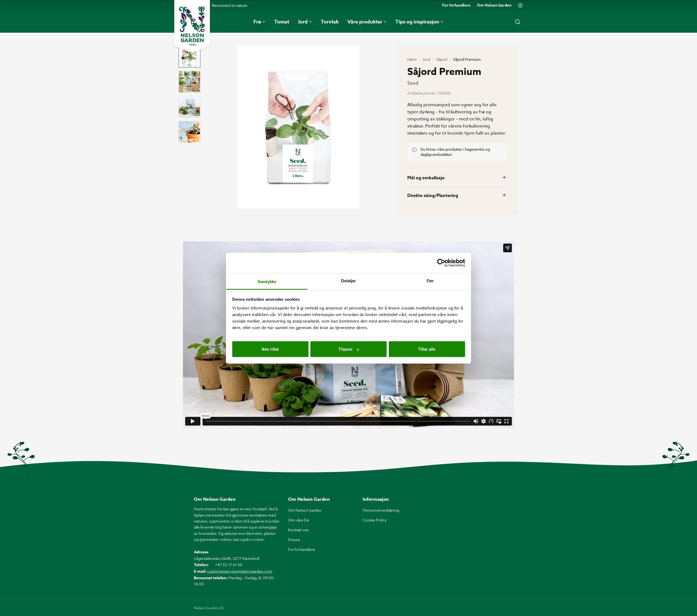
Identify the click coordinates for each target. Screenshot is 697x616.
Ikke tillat (270, 349)
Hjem (412, 59)
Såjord (441, 59)
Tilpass (345, 349)
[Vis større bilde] (298, 127)
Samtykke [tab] (267, 281)
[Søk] (517, 22)
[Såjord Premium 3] (189, 107)
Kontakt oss (298, 529)
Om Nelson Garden (494, 5)
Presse (294, 539)
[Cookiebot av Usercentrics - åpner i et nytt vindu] (441, 263)
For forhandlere (456, 5)
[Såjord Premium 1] (189, 57)
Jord (426, 59)
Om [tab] (430, 280)
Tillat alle (426, 349)
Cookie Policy (375, 520)
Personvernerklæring (381, 510)
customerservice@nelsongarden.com (239, 571)
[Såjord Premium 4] (189, 132)
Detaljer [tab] (348, 280)
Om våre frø (298, 520)
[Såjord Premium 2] (189, 82)
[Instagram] (520, 5)
